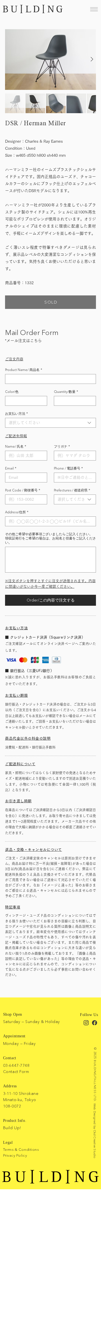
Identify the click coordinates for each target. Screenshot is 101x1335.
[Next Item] (91, 59)
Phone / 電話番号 (68, 468)
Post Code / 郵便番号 (22, 490)
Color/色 (12, 391)
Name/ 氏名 (15, 446)
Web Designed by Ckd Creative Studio (95, 1130)
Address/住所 (16, 512)
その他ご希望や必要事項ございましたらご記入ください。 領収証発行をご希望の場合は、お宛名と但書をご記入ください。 (50, 538)
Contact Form (16, 1071)
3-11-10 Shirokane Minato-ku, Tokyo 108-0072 (21, 1100)
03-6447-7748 (16, 1065)
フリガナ (62, 446)
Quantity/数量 (66, 391)
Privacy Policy (15, 1155)
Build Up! (12, 1127)
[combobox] (50, 423)
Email (10, 468)
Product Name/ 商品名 (23, 370)
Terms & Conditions (21, 1149)
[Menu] (94, 9)
